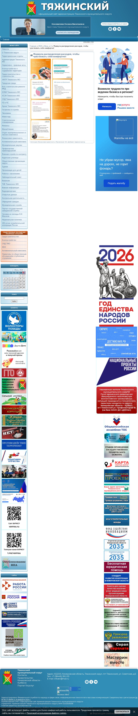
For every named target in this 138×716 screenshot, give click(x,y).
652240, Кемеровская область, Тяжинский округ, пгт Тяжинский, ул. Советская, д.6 (95, 674)
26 (11, 288)
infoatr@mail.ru (61, 679)
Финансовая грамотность (46, 142)
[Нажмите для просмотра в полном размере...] (63, 78)
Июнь (46, 46)
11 (8, 282)
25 (8, 288)
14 (17, 282)
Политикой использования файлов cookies (46, 713)
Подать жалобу (116, 183)
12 (11, 282)
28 (17, 288)
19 (11, 285)
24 (4, 288)
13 (14, 282)
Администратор (80, 142)
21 (17, 285)
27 (14, 288)
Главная (6, 39)
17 (4, 285)
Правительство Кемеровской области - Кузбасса (29, 680)
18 (8, 285)
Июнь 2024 (18, 270)
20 (14, 285)
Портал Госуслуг (26, 685)
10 (4, 282)
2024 (40, 46)
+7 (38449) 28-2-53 (60, 676)
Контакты (22, 675)
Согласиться (122, 712)
